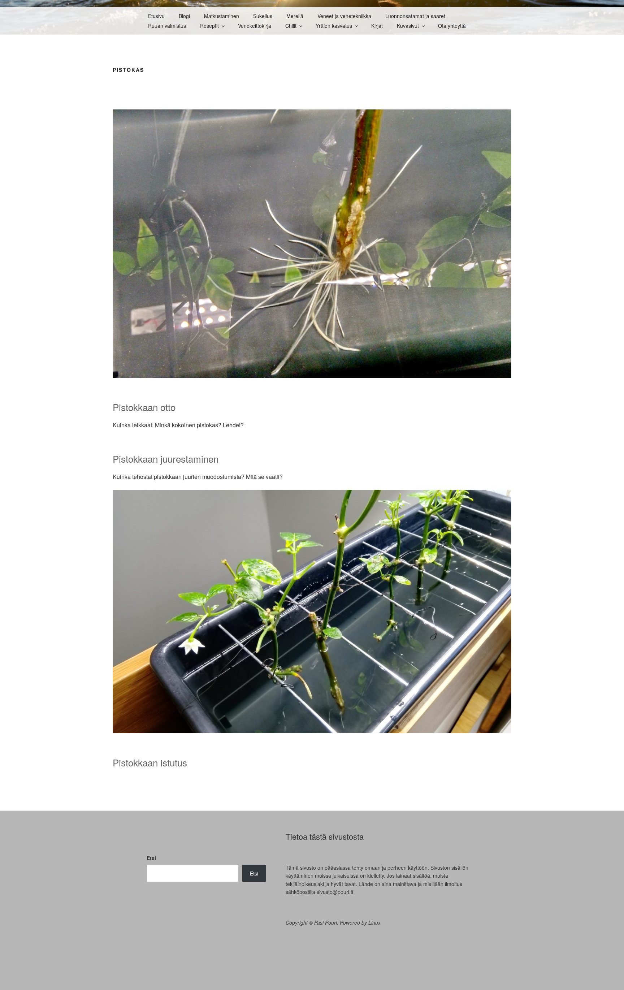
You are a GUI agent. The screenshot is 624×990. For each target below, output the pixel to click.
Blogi (184, 16)
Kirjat (377, 25)
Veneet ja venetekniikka (344, 16)
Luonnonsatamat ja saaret (415, 16)
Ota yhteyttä (452, 25)
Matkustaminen (221, 16)
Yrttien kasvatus (334, 25)
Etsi (151, 857)
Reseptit (209, 25)
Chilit (290, 25)
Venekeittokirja (254, 25)
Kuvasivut (408, 25)
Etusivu (156, 16)
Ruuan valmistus (167, 25)
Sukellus (262, 16)
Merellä (294, 16)
